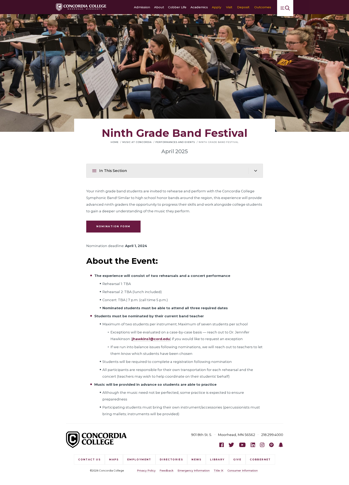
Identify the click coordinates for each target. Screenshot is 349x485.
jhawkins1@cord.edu (151, 339)
